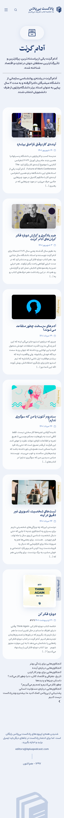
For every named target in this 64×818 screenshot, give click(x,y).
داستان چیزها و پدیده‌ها (48, 680)
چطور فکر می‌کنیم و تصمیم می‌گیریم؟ (41, 684)
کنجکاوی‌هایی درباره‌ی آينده (46, 668)
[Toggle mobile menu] (6, 9)
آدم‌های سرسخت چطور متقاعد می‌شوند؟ (36, 328)
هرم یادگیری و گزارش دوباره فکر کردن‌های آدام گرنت (36, 237)
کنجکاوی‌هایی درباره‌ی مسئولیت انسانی (40, 688)
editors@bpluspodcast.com (32, 749)
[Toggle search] (15, 9)
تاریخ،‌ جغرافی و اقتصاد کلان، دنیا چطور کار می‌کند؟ (34, 676)
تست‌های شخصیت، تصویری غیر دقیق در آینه (35, 513)
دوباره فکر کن (47, 614)
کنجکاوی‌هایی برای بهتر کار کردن (44, 672)
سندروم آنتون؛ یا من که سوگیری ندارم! (35, 419)
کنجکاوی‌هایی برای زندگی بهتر (45, 663)
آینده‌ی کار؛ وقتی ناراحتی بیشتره (36, 144)
